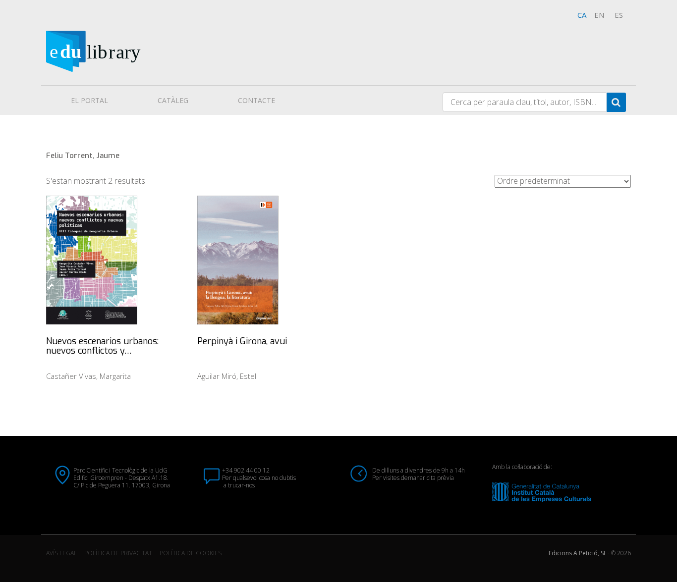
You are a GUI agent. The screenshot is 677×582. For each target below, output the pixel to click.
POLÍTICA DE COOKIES (191, 553)
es (619, 15)
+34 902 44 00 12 (246, 470)
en (599, 15)
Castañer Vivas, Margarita (88, 376)
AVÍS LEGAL (61, 553)
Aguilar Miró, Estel (226, 376)
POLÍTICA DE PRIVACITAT (118, 553)
